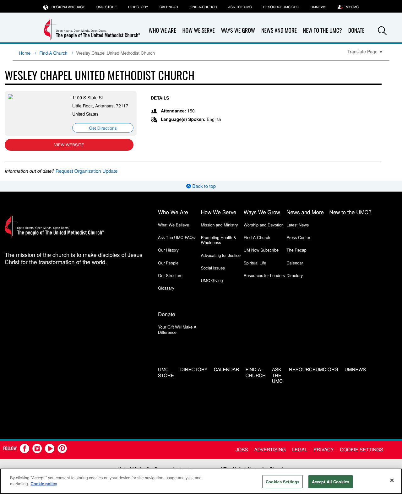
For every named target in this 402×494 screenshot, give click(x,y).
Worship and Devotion (264, 225)
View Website (69, 145)
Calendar (169, 6)
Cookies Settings (282, 482)
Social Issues (213, 268)
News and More (279, 30)
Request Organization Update (86, 171)
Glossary (166, 288)
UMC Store (106, 6)
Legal (299, 449)
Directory (138, 6)
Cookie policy (43, 483)
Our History (168, 250)
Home (24, 53)
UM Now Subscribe (261, 250)
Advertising (270, 449)
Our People (168, 263)
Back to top (203, 186)
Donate (166, 314)
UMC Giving (212, 280)
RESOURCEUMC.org (281, 6)
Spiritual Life (255, 263)
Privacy (323, 449)
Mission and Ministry (219, 225)
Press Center (298, 237)
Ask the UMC (240, 6)
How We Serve (198, 30)
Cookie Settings (361, 449)
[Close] (392, 480)
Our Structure (170, 275)
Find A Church (53, 53)
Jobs (242, 449)
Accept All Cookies (330, 482)
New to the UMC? (322, 30)
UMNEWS (318, 6)
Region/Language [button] (68, 6)
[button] (382, 31)
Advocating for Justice (221, 255)
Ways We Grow (238, 30)
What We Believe (173, 225)
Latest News (297, 225)
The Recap (296, 250)
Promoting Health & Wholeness (218, 239)
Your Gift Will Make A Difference (177, 329)
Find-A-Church (203, 6)
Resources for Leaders (264, 275)
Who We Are (162, 30)
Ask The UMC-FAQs (176, 237)
